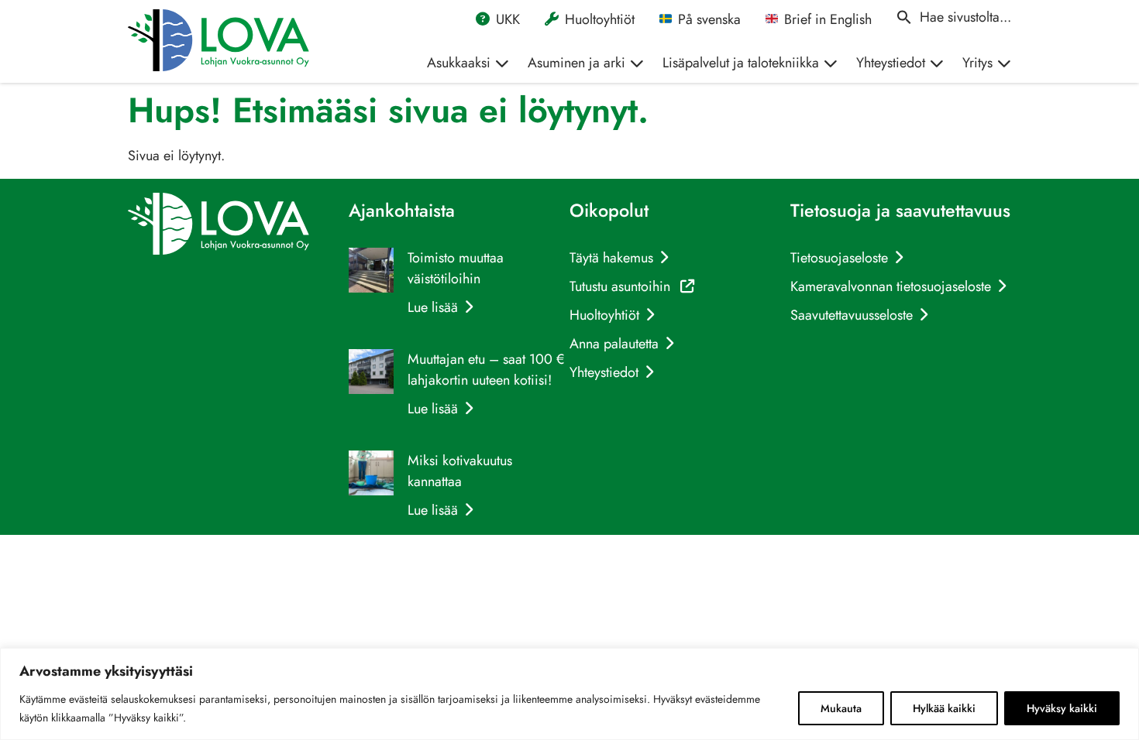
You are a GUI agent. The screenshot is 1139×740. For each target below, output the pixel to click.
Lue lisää (433, 307)
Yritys (977, 63)
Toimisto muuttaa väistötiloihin (456, 268)
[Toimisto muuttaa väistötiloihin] (371, 273)
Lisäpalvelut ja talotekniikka (740, 63)
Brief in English (828, 19)
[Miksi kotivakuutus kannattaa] (371, 476)
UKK (508, 19)
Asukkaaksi (458, 63)
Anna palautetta (614, 344)
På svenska (709, 19)
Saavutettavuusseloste (851, 315)
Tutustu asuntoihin (632, 286)
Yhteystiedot (890, 63)
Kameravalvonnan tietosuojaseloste (890, 286)
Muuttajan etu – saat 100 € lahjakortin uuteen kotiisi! (486, 369)
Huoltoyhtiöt (600, 19)
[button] (953, 17)
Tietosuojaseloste (839, 258)
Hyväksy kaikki (1062, 708)
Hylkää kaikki (944, 708)
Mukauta (841, 708)
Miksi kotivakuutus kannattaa (460, 471)
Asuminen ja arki (576, 63)
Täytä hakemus (611, 258)
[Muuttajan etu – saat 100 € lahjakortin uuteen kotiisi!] (371, 374)
